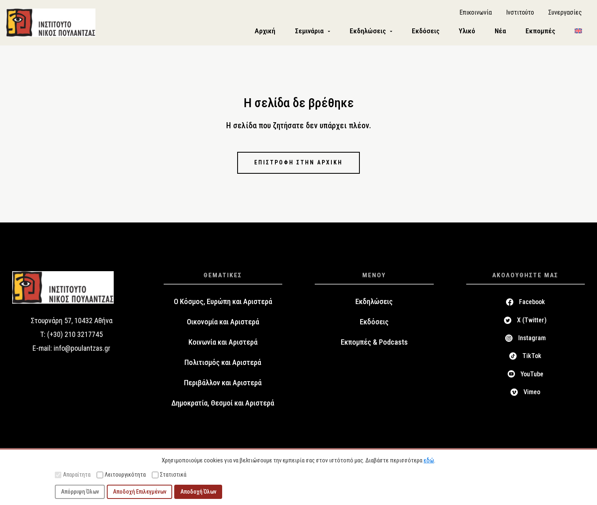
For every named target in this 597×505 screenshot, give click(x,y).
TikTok (531, 356)
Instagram (532, 338)
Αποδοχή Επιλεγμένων (140, 491)
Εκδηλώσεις (374, 301)
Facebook (532, 302)
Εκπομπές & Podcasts (374, 342)
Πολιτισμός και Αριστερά (222, 362)
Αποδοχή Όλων (198, 491)
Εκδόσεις (374, 321)
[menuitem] (578, 31)
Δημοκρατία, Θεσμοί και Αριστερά (222, 403)
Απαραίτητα (77, 474)
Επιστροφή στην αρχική (298, 162)
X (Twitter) (532, 320)
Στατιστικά (173, 474)
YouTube (532, 374)
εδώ (429, 460)
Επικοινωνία (475, 12)
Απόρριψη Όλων (80, 491)
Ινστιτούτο (520, 12)
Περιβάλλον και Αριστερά (223, 382)
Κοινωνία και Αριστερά (222, 342)
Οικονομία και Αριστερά (223, 321)
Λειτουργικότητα (125, 474)
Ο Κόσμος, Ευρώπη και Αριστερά (223, 301)
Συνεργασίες (565, 12)
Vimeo (531, 392)
